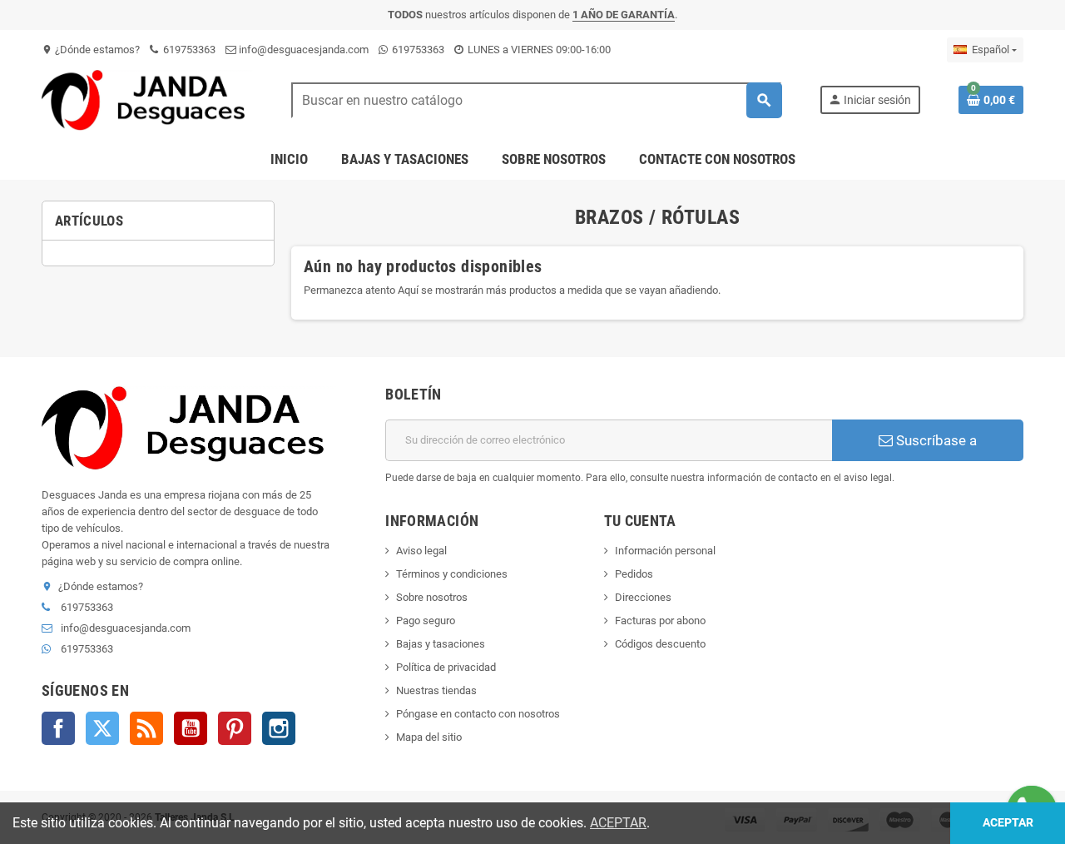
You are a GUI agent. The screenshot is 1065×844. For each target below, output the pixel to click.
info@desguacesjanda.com (302, 49)
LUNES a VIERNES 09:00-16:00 (538, 49)
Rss (146, 728)
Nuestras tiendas (436, 690)
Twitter (102, 728)
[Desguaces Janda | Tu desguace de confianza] (147, 99)
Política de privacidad (446, 667)
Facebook (58, 728)
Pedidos (634, 574)
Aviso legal (421, 550)
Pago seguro (425, 620)
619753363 (188, 49)
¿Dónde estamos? (91, 49)
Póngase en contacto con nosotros (478, 713)
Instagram (278, 728)
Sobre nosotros (432, 597)
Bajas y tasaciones (440, 644)
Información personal (665, 550)
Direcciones (643, 597)
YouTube (190, 728)
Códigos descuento (660, 644)
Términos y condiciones (452, 574)
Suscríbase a (935, 440)
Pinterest (234, 728)
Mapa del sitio (429, 737)
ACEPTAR (618, 823)
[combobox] (536, 100)
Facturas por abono (660, 620)
